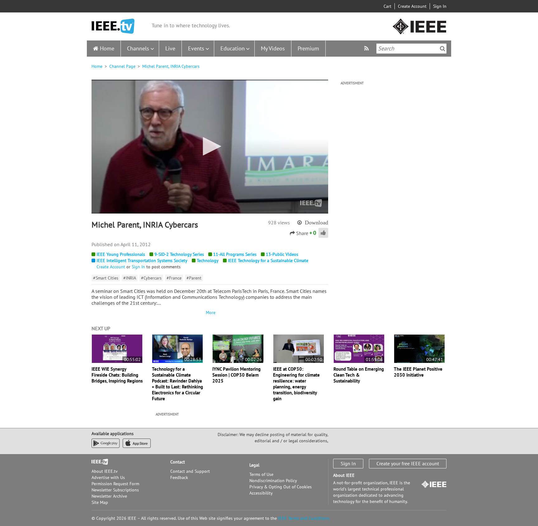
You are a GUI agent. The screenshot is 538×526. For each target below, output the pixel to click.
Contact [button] (177, 462)
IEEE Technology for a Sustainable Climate (268, 260)
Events (196, 48)
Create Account (412, 6)
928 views (279, 222)
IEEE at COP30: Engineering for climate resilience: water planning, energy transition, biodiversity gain (296, 384)
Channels (138, 48)
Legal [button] (254, 465)
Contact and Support (190, 471)
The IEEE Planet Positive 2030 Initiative (418, 372)
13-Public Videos (282, 254)
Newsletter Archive (109, 496)
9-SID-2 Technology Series (179, 254)
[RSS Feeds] (367, 48)
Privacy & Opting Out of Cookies (280, 487)
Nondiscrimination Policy (273, 480)
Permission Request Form (115, 483)
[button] (210, 146)
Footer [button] (98, 462)
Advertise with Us (108, 477)
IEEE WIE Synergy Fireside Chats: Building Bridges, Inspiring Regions (117, 375)
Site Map (100, 502)
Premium (308, 48)
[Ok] (442, 49)
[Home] (113, 26)
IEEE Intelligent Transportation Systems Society (142, 260)
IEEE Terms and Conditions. (304, 518)
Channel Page (122, 66)
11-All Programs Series (235, 254)
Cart (387, 6)
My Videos (273, 48)
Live (170, 48)
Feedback (179, 477)
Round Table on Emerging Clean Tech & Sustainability (358, 375)
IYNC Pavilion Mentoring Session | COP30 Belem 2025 (236, 375)
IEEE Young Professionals (121, 254)
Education (232, 48)
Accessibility (261, 493)
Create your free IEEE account (407, 463)
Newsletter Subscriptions (115, 490)
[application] (210, 147)
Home (107, 48)
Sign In (439, 6)
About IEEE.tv (105, 471)
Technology (208, 260)
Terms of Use (261, 474)
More (210, 312)
